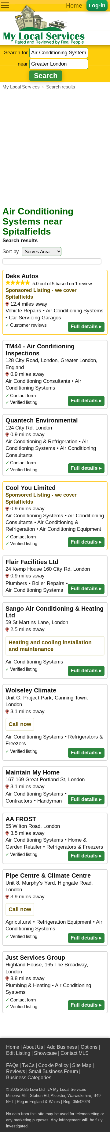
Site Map (81, 1065)
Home (74, 5)
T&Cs (28, 1065)
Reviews (15, 1071)
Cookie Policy (53, 1065)
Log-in (97, 5)
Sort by (10, 251)
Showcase (45, 1053)
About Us (33, 1047)
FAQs (12, 1065)
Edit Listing (18, 1053)
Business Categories (28, 1077)
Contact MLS (75, 1053)
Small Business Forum (53, 1071)
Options (89, 1047)
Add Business (62, 1047)
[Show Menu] (5, 5)
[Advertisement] (55, 148)
